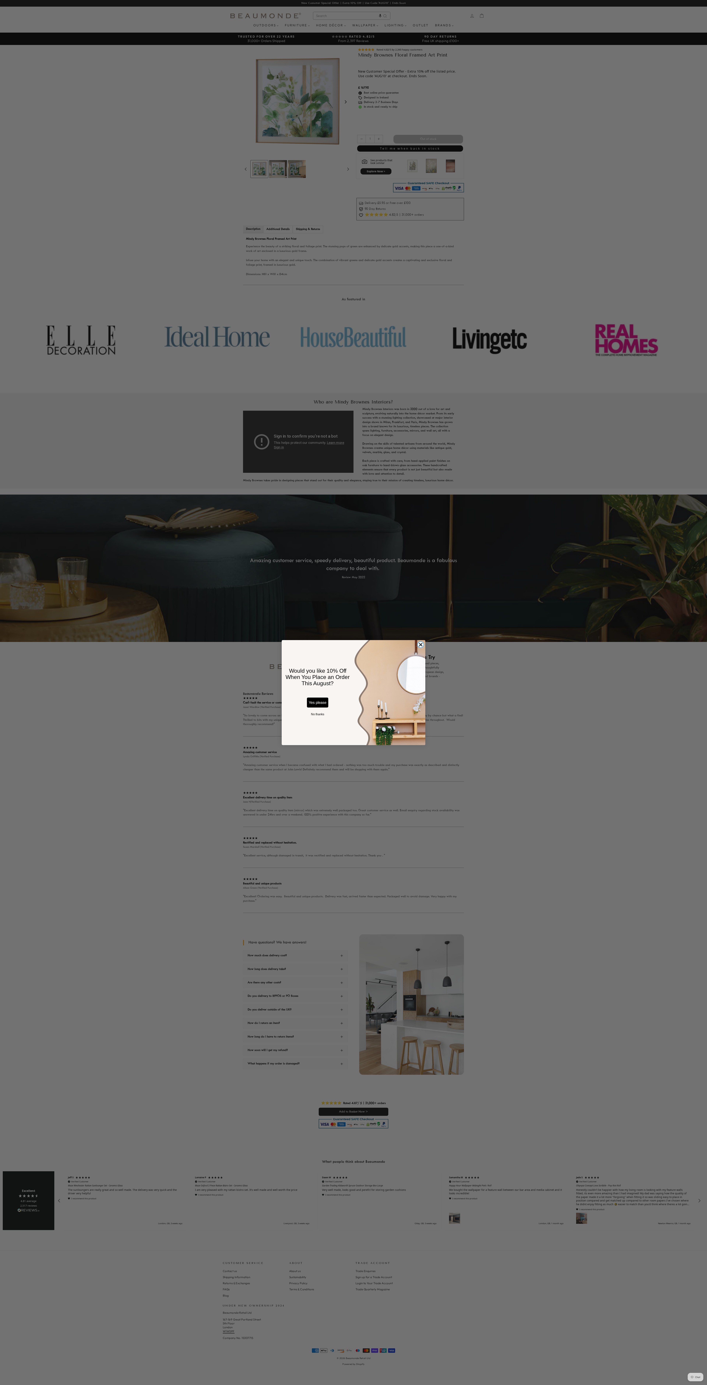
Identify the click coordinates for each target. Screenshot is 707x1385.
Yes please (317, 703)
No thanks (317, 714)
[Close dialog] (421, 645)
